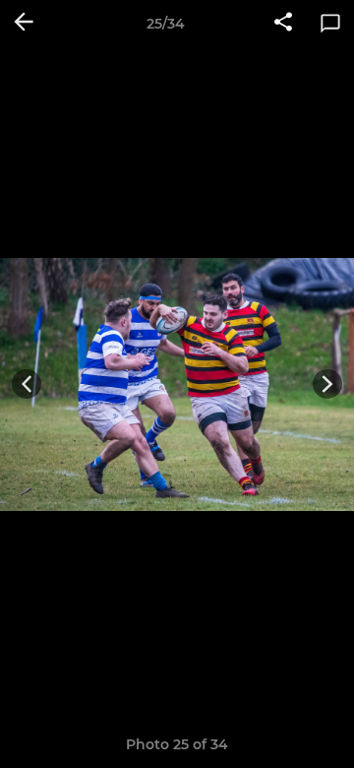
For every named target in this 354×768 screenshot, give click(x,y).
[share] (283, 23)
